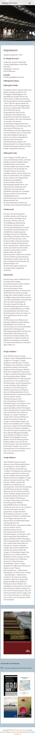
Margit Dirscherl (9, 3)
